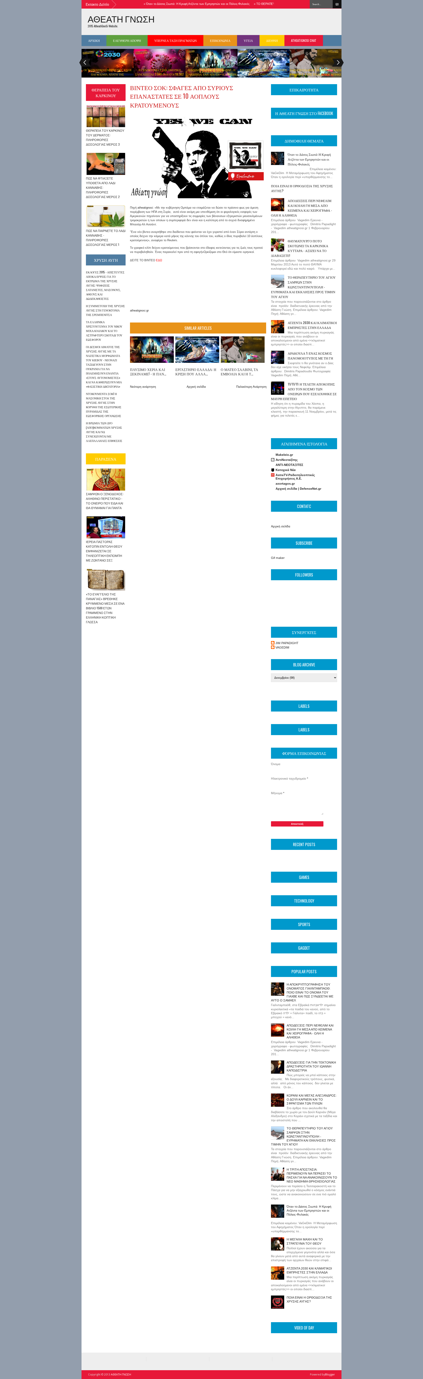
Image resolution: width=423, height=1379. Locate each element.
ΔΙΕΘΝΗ (272, 40)
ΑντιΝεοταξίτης (287, 460)
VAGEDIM (282, 647)
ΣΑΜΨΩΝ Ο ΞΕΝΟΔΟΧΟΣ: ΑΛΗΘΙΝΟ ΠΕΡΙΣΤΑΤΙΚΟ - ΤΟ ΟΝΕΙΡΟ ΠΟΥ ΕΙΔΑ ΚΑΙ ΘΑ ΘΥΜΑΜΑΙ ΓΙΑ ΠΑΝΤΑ (104, 500)
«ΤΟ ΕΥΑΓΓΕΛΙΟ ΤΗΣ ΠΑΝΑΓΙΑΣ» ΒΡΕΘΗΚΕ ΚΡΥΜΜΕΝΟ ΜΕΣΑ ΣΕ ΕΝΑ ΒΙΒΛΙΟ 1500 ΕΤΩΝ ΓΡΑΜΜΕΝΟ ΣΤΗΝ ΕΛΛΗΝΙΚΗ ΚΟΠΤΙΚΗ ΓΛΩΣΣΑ (105, 608)
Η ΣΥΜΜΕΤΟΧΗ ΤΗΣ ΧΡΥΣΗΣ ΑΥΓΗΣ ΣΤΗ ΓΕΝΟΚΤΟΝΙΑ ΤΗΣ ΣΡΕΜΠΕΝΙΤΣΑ (105, 310)
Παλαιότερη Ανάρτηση (251, 386)
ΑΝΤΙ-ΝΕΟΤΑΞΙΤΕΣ (289, 465)
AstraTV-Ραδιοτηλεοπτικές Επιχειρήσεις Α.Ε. (295, 476)
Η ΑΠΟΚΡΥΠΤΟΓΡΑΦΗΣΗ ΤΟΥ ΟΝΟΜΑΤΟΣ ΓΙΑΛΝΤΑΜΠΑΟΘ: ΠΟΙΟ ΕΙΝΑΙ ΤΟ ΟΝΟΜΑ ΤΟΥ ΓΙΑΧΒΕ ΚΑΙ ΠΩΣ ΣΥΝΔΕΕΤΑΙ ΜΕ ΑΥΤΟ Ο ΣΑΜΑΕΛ (302, 992)
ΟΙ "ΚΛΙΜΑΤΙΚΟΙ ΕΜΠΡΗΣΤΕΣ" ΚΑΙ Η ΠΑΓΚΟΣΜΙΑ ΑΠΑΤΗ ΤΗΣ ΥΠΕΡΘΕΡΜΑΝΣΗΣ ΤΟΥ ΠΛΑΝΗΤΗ (107, 74)
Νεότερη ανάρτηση (143, 386)
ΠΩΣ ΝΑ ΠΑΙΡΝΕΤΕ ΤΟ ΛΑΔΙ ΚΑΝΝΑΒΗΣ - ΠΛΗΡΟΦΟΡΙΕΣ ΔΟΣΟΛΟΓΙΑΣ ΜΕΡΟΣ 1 (106, 237)
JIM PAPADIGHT (287, 643)
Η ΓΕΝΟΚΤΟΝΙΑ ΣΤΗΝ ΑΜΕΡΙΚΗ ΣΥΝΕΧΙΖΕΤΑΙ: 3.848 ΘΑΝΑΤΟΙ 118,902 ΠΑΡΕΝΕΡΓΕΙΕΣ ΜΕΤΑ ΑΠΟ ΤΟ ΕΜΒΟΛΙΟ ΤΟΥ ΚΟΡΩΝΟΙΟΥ (159, 76)
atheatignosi (145, 207)
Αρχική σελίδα (196, 386)
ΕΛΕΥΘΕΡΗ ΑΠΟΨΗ (127, 40)
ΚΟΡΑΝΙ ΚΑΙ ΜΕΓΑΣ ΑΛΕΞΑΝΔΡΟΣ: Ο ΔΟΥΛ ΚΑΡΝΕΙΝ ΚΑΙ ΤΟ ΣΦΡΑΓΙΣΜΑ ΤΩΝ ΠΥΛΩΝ (312, 1099)
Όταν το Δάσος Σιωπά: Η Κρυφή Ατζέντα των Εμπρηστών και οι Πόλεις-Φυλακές (178, 4)
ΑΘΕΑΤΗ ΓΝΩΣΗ (121, 19)
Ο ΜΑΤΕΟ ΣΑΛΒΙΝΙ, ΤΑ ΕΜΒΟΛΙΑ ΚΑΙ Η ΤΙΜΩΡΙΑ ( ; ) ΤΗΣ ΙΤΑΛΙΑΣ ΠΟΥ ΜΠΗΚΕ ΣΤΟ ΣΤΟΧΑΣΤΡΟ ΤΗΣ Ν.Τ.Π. (315, 74)
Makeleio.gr (284, 454)
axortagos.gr (285, 483)
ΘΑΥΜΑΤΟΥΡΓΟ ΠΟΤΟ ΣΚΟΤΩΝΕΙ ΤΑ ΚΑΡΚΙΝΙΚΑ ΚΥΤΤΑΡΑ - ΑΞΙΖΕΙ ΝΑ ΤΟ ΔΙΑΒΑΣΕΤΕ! (299, 248)
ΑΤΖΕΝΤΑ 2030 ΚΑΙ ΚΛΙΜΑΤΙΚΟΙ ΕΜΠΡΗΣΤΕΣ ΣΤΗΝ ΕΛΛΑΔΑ (312, 325)
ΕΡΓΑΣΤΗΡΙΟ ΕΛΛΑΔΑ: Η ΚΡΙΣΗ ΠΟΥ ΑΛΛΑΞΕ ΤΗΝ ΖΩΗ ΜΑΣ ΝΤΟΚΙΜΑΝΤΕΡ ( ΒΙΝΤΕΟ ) (263, 74)
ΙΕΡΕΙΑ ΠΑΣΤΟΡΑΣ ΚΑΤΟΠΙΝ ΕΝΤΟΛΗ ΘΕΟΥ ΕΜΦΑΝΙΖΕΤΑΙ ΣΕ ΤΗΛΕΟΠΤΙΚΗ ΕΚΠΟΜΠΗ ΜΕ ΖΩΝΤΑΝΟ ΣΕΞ (104, 550)
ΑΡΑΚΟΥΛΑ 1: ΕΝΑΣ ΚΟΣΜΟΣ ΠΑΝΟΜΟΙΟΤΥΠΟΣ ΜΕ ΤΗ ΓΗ (310, 355)
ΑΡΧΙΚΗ (94, 40)
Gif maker (278, 558)
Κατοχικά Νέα (286, 470)
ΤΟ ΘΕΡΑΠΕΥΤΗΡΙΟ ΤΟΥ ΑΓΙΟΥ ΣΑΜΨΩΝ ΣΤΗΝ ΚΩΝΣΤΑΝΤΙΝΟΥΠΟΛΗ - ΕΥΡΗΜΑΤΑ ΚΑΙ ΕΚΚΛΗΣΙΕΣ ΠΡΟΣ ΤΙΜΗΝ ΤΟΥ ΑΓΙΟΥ (303, 287)
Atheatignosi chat (303, 40)
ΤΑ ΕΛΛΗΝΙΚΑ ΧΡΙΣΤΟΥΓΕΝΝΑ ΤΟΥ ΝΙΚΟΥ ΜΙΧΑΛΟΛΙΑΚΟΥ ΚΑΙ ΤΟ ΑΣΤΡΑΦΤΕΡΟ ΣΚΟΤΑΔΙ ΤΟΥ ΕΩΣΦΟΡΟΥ (104, 331)
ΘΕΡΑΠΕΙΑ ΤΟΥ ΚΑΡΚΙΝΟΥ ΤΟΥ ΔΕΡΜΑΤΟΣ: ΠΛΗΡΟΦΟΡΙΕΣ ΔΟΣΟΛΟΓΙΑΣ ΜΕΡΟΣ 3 (105, 137)
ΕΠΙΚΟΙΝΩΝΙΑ (220, 40)
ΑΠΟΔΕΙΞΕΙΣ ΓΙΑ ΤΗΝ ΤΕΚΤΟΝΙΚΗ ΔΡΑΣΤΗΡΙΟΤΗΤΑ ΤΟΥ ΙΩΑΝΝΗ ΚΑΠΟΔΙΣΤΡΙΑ (311, 1066)
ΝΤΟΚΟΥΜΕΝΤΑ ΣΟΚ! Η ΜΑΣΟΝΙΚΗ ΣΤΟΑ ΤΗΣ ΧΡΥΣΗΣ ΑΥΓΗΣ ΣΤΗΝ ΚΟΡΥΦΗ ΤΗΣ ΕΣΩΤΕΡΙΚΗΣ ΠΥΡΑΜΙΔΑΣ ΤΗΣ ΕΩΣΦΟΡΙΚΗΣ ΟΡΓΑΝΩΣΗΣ (103, 404)
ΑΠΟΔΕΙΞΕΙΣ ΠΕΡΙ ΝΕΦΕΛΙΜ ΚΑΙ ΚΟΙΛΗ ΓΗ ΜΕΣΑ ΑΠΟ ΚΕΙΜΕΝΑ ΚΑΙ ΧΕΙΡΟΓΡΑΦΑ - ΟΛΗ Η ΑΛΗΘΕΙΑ (301, 207)
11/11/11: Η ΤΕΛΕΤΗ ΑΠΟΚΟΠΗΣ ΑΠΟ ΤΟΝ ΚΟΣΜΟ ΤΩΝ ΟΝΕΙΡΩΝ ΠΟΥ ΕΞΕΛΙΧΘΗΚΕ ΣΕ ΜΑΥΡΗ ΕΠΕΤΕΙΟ (304, 391)
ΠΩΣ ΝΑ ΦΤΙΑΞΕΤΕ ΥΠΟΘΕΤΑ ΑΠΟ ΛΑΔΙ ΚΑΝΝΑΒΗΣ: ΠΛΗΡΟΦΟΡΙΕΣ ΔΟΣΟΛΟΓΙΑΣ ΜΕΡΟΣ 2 (103, 187)
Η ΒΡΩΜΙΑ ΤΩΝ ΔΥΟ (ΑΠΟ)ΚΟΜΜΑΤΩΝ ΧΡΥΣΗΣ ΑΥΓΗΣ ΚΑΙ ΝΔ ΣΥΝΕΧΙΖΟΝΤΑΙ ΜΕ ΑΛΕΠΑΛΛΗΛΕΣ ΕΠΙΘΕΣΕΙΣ (104, 432)
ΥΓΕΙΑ (248, 40)
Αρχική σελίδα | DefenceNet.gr (298, 488)
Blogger (330, 1374)
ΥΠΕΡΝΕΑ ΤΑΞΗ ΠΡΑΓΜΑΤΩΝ (175, 40)
